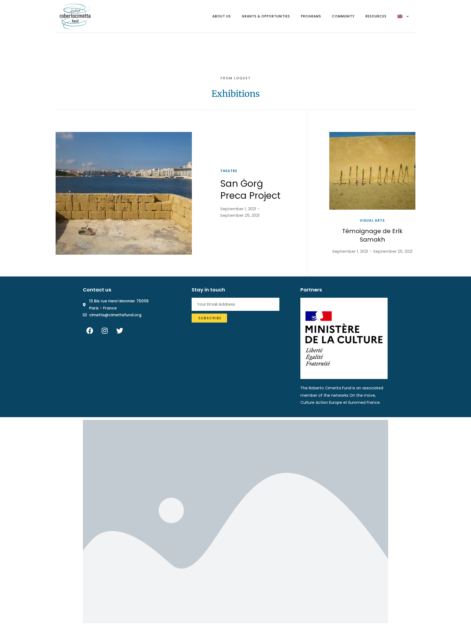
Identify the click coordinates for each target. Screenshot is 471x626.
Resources (376, 16)
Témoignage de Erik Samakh (372, 235)
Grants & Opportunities (266, 16)
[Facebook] (89, 331)
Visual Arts (372, 220)
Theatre (228, 170)
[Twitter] (119, 331)
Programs (311, 16)
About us (221, 16)
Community (343, 16)
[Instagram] (104, 331)
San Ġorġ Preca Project (250, 189)
